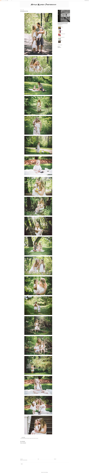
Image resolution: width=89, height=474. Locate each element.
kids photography (27, 438)
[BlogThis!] (22, 437)
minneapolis (30, 438)
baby (22, 438)
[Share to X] (23, 437)
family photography (24, 438)
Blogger (47, 472)
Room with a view (62, 37)
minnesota (32, 438)
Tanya (61, 40)
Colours (62, 30)
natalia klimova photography (35, 438)
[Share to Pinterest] (24, 437)
